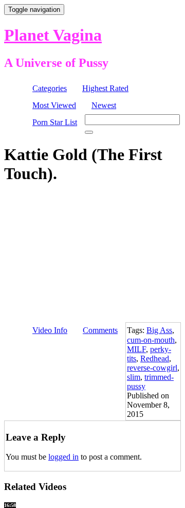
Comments (100, 330)
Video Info (49, 330)
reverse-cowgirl (152, 367)
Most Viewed (54, 105)
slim (133, 377)
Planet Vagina (53, 35)
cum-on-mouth (151, 340)
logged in (63, 456)
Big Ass (159, 330)
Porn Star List (54, 122)
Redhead (154, 358)
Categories (49, 88)
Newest (103, 105)
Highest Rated (105, 88)
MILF (136, 349)
